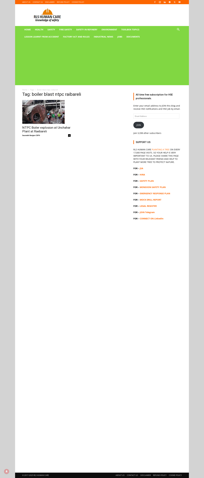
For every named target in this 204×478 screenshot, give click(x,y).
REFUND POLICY (63, 2)
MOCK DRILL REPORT (150, 199)
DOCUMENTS (133, 36)
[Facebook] (155, 2)
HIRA (142, 174)
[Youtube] (179, 2)
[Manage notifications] (6, 471)
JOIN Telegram (147, 212)
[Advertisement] (98, 63)
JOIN (138, 125)
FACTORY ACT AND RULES (76, 36)
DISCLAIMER (50, 2)
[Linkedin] (164, 2)
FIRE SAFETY (65, 29)
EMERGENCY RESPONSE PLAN (155, 193)
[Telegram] (169, 2)
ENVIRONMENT (109, 29)
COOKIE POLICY (78, 2)
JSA (141, 168)
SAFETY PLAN (147, 180)
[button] (178, 29)
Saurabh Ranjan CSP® (31, 135)
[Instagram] (160, 2)
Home (24, 89)
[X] (174, 2)
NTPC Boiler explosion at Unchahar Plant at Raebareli (46, 129)
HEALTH (39, 29)
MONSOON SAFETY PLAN (153, 187)
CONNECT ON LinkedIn (151, 218)
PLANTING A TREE (161, 149)
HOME (27, 29)
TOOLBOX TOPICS (130, 29)
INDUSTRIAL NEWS (103, 36)
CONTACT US (38, 2)
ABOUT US (26, 2)
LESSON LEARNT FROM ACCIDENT (41, 36)
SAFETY (51, 29)
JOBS (119, 36)
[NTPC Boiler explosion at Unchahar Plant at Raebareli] (46, 112)
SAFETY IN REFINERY (86, 29)
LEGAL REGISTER (148, 206)
